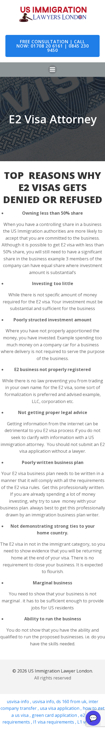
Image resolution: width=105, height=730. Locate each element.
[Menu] (52, 69)
